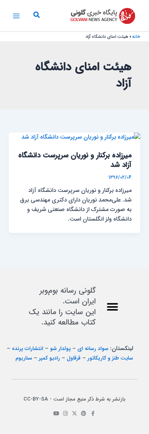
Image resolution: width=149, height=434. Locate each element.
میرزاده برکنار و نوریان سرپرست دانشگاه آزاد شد (75, 160)
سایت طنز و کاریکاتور (110, 358)
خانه (136, 36)
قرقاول (74, 358)
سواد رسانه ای (92, 348)
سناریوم (23, 358)
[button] (36, 16)
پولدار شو (60, 348)
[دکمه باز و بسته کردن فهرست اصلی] (16, 16)
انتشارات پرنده (27, 348)
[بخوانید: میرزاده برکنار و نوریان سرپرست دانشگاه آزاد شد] (80, 137)
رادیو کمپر (49, 358)
